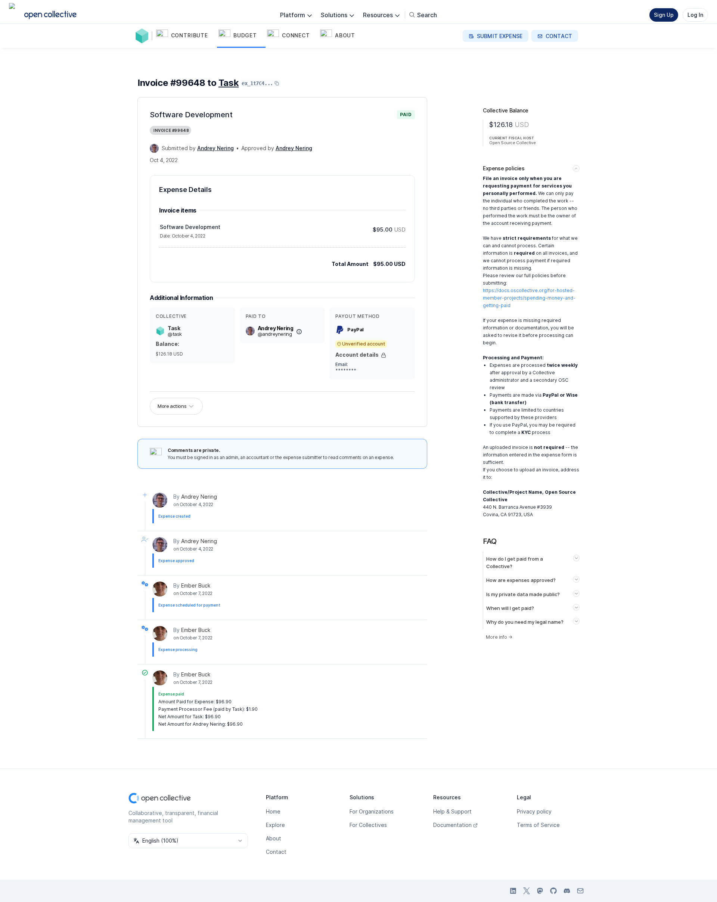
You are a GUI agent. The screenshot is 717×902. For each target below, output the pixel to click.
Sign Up (664, 15)
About (273, 838)
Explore (275, 825)
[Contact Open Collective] (580, 891)
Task (228, 82)
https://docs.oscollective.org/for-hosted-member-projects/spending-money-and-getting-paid (529, 298)
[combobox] (188, 840)
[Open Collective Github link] (553, 891)
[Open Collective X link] (526, 891)
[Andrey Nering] (154, 148)
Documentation (452, 825)
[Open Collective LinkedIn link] (513, 891)
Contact (276, 852)
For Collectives (368, 825)
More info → (499, 637)
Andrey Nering (199, 496)
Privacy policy (534, 811)
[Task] (143, 35)
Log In (695, 15)
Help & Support (452, 811)
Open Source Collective (512, 142)
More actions (172, 406)
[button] (186, 36)
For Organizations (372, 811)
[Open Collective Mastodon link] (540, 891)
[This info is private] (383, 355)
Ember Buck (195, 585)
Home (273, 811)
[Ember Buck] (159, 589)
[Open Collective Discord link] (567, 891)
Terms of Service (538, 825)
